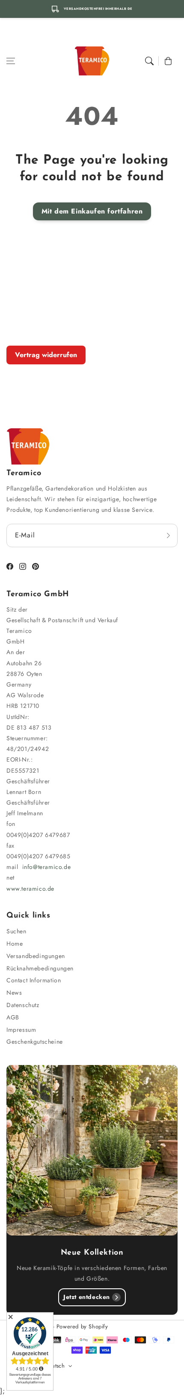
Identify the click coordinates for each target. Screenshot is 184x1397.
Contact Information (33, 980)
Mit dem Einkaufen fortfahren (92, 211)
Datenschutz (22, 1005)
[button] (10, 61)
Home (14, 943)
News (14, 992)
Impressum (21, 1029)
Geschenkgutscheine (34, 1041)
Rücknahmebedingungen (40, 968)
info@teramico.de (46, 867)
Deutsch (55, 1366)
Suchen (16, 931)
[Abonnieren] (168, 535)
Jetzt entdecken (86, 1297)
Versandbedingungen (35, 956)
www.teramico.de (30, 888)
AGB (12, 1017)
